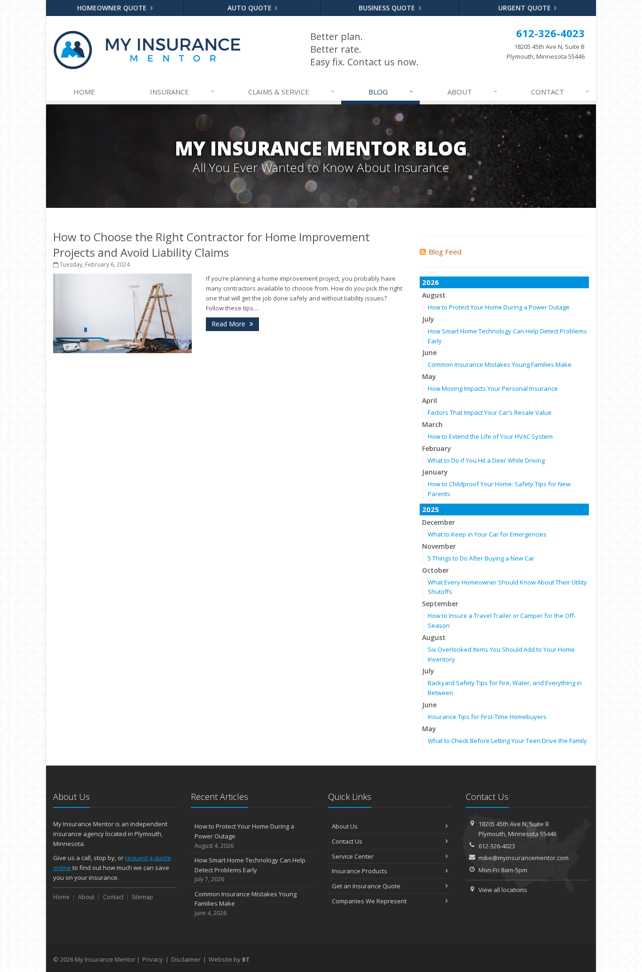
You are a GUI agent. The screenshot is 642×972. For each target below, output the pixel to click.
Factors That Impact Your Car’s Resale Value (490, 412)
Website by (229, 959)
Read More (229, 323)
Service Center (353, 856)
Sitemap (142, 897)
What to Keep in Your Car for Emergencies (487, 534)
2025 (430, 509)
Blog (390, 91)
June (429, 352)
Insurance (182, 91)
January (435, 471)
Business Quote (388, 7)
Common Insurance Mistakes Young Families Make (500, 364)
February (436, 448)
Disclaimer (186, 959)
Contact (560, 91)
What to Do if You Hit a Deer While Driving (486, 460)
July (428, 319)
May (429, 376)
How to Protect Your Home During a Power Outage (499, 307)
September (440, 603)
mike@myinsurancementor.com (523, 857)
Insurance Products (359, 871)
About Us (345, 826)
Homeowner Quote (113, 7)
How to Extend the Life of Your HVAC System (490, 436)
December (438, 522)
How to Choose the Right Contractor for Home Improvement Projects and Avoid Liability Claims (211, 244)
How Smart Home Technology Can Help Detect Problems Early (250, 870)
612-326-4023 (496, 846)
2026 (430, 282)
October (435, 570)
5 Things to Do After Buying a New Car (481, 558)
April (429, 400)
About (472, 91)
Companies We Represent (369, 901)
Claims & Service (291, 91)
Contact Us (347, 841)
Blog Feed (445, 251)
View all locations (502, 889)
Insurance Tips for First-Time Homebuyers (487, 716)
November (439, 546)
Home (84, 91)
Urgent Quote (525, 7)
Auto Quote (250, 7)
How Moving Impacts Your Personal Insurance (493, 388)
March (432, 424)
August (434, 295)
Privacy (152, 959)
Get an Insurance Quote (366, 886)
